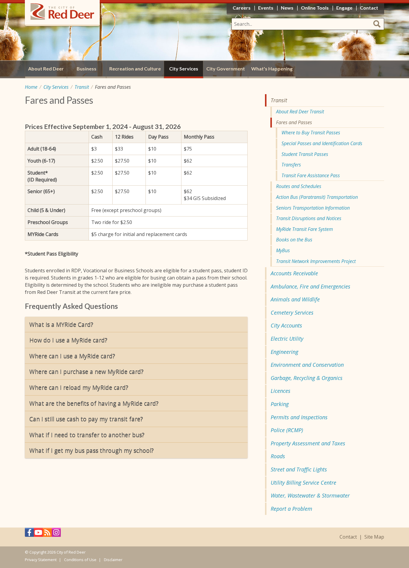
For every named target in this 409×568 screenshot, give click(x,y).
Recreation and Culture (135, 68)
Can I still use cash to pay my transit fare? (86, 419)
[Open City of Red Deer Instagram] (56, 534)
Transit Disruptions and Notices (308, 218)
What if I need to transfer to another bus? (86, 435)
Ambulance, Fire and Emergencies (310, 286)
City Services (56, 87)
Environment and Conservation (307, 364)
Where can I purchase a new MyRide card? (86, 371)
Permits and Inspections (299, 417)
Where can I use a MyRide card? (72, 356)
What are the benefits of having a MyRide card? (93, 403)
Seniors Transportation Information (313, 208)
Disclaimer (113, 559)
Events (265, 7)
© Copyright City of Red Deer (55, 552)
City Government (225, 68)
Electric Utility (287, 338)
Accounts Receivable (294, 273)
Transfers (291, 164)
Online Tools (315, 7)
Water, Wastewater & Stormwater (310, 495)
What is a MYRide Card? (61, 324)
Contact (348, 537)
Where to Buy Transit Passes (310, 132)
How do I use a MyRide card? (68, 340)
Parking (280, 404)
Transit (82, 87)
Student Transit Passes (304, 154)
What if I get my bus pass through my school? (91, 450)
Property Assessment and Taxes (308, 443)
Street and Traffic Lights (299, 469)
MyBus (283, 250)
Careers (242, 7)
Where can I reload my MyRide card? (78, 387)
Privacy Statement (41, 559)
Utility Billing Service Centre (303, 482)
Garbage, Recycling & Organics (307, 377)
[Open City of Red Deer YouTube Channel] (38, 534)
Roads (278, 456)
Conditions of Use (80, 559)
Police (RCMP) (287, 430)
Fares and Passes (294, 122)
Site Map (374, 537)
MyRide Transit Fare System (304, 229)
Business (86, 68)
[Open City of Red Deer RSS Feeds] (47, 534)
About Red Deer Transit (300, 111)
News (287, 7)
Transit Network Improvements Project (316, 261)
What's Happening (272, 68)
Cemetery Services (292, 312)
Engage (344, 7)
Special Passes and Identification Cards (321, 143)
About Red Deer (46, 68)
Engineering (284, 351)
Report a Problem (291, 508)
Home (31, 87)
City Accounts (286, 325)
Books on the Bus (294, 239)
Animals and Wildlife (295, 299)
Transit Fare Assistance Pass (310, 175)
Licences (280, 390)
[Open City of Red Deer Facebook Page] (29, 534)
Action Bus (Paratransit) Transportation (317, 197)
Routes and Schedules (298, 186)
